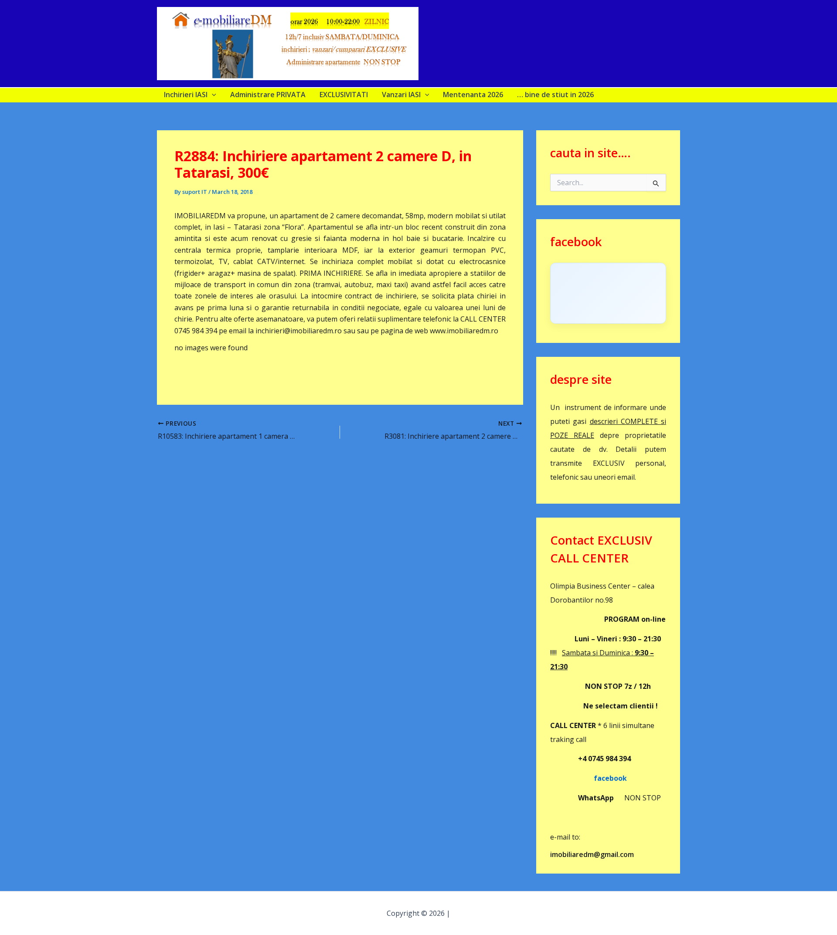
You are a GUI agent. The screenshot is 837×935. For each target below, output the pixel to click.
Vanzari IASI (401, 94)
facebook (588, 778)
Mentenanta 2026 (473, 94)
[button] (212, 94)
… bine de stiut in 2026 (555, 94)
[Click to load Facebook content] (608, 293)
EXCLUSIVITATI (344, 94)
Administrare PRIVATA (268, 94)
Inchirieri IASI (186, 94)
